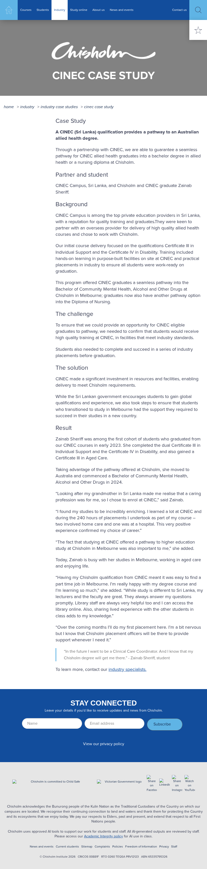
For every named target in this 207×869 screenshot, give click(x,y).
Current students (67, 846)
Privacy (164, 846)
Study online (78, 10)
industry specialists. (127, 669)
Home (9, 10)
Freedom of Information (141, 846)
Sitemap (86, 846)
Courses (26, 10)
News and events (122, 10)
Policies (117, 846)
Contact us (179, 10)
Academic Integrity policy (103, 836)
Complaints (102, 846)
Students (43, 10)
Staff (174, 846)
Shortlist (198, 30)
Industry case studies (59, 107)
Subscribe (162, 724)
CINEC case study (99, 107)
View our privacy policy (103, 744)
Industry (59, 10)
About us (98, 10)
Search (198, 10)
